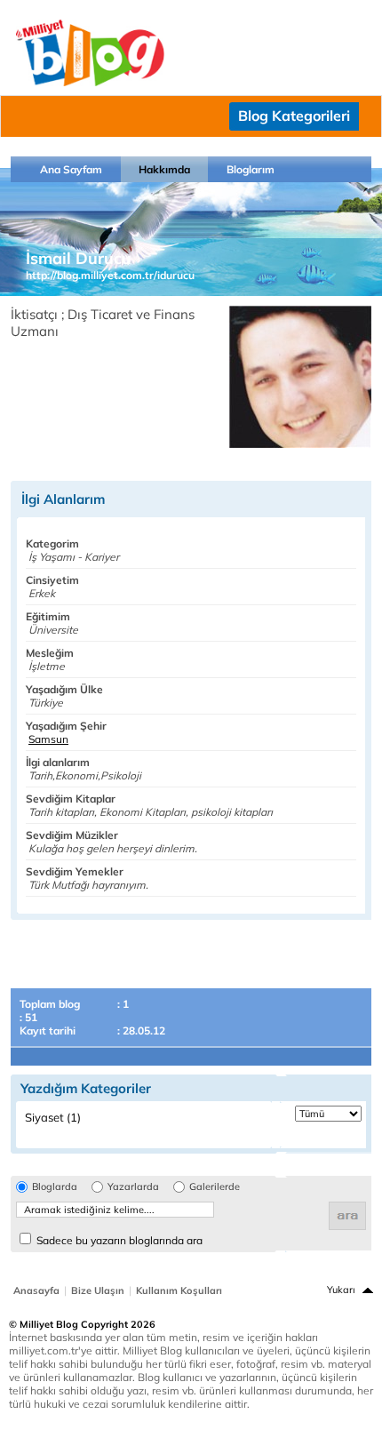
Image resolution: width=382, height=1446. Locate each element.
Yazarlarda (133, 1187)
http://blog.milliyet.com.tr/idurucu (110, 275)
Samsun (48, 739)
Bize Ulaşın (97, 1290)
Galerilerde (214, 1187)
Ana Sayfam (71, 169)
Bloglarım (251, 169)
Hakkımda (164, 169)
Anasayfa (36, 1290)
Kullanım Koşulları (179, 1290)
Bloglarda (54, 1187)
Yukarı (341, 1289)
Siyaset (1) (53, 1117)
